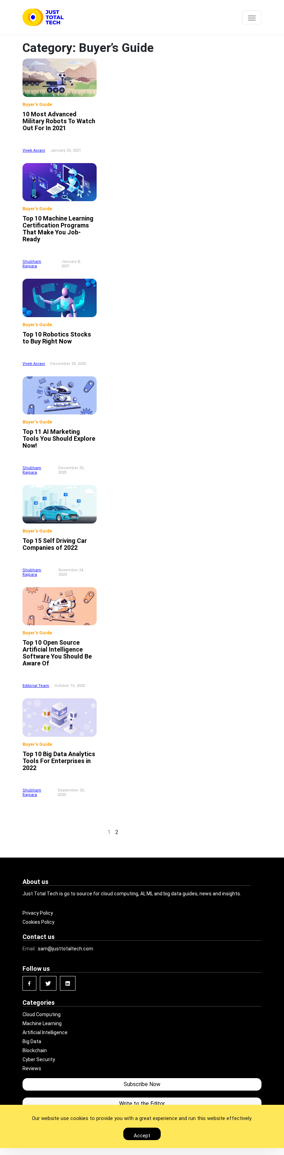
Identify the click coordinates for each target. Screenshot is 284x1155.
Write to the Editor (142, 1103)
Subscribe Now (142, 1084)
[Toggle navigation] (251, 17)
